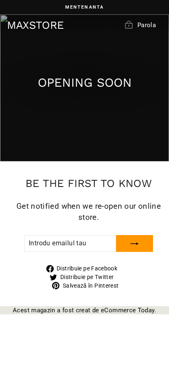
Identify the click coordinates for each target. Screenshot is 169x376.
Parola (146, 25)
